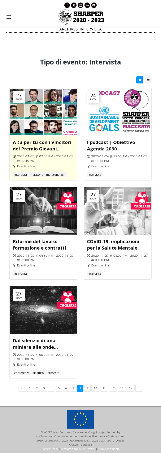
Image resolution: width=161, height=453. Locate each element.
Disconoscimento (109, 449)
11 (104, 388)
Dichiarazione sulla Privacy (78, 449)
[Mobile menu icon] (8, 17)
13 (121, 388)
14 (130, 388)
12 (113, 388)
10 (95, 388)
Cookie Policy (50, 449)
